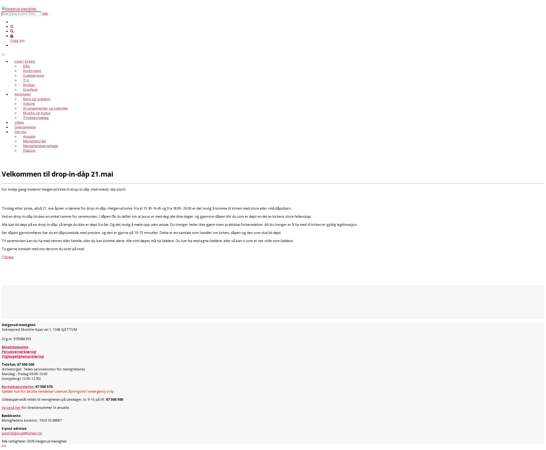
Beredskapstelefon (18, 386)
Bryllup (29, 85)
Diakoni (29, 150)
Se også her (11, 407)
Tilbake (8, 257)
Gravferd (30, 89)
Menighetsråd (34, 141)
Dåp (26, 66)
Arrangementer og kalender (45, 108)
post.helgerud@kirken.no (22, 433)
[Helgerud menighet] (19, 8)
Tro (26, 80)
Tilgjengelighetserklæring (23, 356)
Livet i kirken (25, 61)
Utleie (19, 122)
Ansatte (29, 136)
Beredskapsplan (15, 347)
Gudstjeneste (33, 75)
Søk (45, 13)
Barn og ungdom (36, 99)
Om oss (20, 131)
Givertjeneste (25, 127)
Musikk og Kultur (37, 113)
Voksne (29, 103)
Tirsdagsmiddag (36, 117)
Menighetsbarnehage (40, 146)
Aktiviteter (23, 94)
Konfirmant (32, 70)
